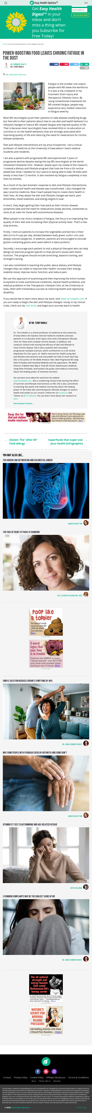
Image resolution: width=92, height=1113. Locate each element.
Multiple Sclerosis (18, 74)
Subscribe (57, 1081)
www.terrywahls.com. (22, 380)
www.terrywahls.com (72, 298)
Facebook (63, 392)
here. (15, 398)
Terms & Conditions (78, 1077)
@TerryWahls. (30, 395)
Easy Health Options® (20, 1107)
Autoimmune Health (18, 64)
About (34, 1081)
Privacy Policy (20, 1077)
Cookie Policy (36, 1077)
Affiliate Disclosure (55, 1077)
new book (31, 305)
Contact (7, 1077)
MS (7, 74)
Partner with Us (44, 1081)
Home (5, 44)
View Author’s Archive (24, 403)
